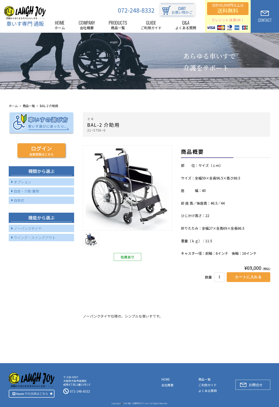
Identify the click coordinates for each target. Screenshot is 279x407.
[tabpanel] (127, 188)
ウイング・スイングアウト (35, 237)
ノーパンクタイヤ (28, 228)
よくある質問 (207, 390)
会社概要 (167, 385)
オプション (22, 182)
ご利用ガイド (207, 385)
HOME (165, 379)
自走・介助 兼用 (26, 191)
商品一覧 (29, 106)
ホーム (13, 106)
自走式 (19, 200)
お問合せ (256, 384)
